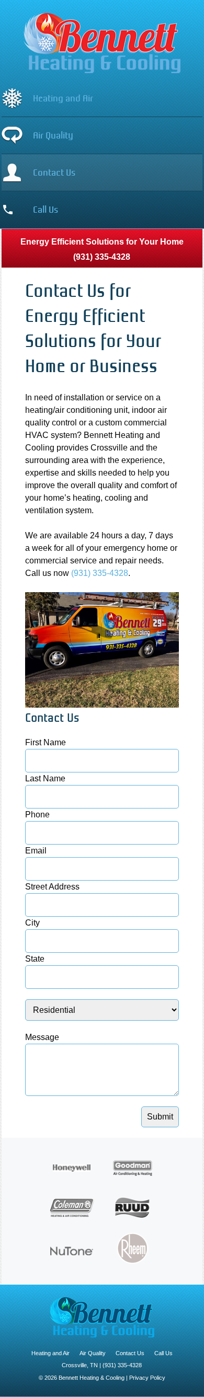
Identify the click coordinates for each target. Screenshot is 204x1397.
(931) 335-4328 (101, 256)
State (34, 958)
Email (36, 850)
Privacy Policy (147, 1378)
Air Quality (53, 135)
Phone (37, 814)
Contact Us (54, 172)
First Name (45, 742)
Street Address (52, 886)
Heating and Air (63, 98)
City (32, 922)
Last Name (45, 778)
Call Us (45, 209)
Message (42, 1037)
